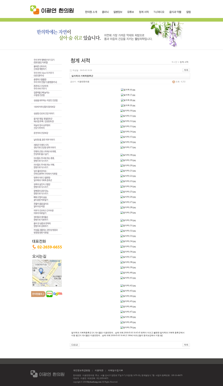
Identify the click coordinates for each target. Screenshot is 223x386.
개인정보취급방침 (81, 370)
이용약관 (99, 370)
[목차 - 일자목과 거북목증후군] (75, 344)
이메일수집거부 (115, 370)
